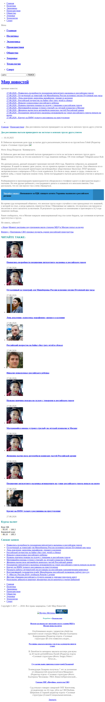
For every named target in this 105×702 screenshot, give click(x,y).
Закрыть (52, 699)
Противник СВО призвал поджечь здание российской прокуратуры (42, 232)
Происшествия (13, 11)
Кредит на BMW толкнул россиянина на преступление (34, 511)
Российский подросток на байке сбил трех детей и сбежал (35, 345)
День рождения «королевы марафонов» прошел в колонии (36, 317)
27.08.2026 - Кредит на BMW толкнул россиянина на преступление (38, 117)
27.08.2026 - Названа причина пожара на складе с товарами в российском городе (44, 105)
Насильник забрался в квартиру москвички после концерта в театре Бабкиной (43, 579)
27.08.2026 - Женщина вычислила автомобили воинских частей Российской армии (45, 110)
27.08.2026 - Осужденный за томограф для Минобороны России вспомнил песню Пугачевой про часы (54, 95)
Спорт (9, 20)
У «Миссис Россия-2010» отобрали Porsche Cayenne (31, 574)
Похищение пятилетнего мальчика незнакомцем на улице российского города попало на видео (53, 483)
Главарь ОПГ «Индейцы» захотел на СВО (52, 682)
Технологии (12, 18)
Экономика (12, 8)
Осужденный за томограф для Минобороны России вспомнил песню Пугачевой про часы (51, 290)
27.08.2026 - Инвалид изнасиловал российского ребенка (33, 103)
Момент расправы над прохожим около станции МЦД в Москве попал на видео (46, 227)
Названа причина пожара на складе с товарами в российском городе (40, 400)
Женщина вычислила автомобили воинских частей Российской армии (41, 456)
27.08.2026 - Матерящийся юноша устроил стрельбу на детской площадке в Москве (45, 108)
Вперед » (5, 232)
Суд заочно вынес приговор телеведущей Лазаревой (53, 664)
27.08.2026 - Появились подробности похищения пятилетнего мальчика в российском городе (50, 93)
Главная (10, 3)
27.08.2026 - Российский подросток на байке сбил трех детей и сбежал (39, 100)
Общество (11, 13)
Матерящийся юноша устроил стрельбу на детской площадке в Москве (42, 428)
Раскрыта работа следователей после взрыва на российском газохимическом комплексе (47, 569)
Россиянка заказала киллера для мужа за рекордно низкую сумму (52, 645)
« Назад (4, 227)
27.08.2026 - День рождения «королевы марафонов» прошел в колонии (40, 98)
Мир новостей (15, 81)
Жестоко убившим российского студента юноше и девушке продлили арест (42, 577)
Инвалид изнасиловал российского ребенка (28, 373)
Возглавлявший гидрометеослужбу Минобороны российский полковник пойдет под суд (48, 572)
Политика (11, 6)
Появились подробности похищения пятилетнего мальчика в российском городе (46, 262)
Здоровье (11, 15)
